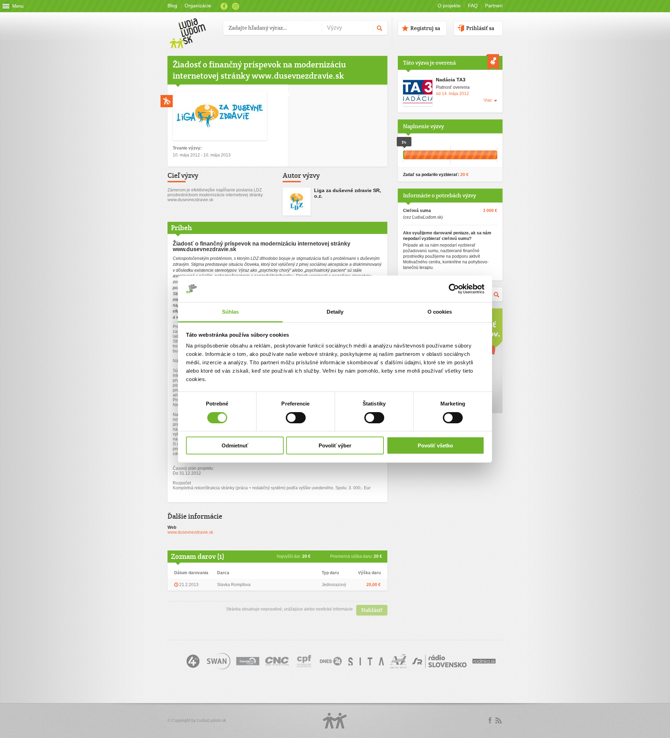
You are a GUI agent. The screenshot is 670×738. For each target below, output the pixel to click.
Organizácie (198, 5)
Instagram (235, 6)
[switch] (296, 417)
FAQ (473, 5)
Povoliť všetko (435, 445)
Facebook (224, 6)
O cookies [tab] (439, 312)
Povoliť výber (335, 445)
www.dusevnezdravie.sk (190, 532)
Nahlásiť (371, 610)
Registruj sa (425, 28)
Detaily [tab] (335, 312)
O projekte (449, 5)
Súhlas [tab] (230, 312)
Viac (488, 100)
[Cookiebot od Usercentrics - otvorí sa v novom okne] (453, 289)
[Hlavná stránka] (193, 26)
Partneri (493, 5)
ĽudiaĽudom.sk (211, 720)
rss (498, 720)
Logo (335, 721)
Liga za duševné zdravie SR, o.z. (347, 193)
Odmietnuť (235, 445)
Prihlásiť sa (480, 28)
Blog (172, 5)
